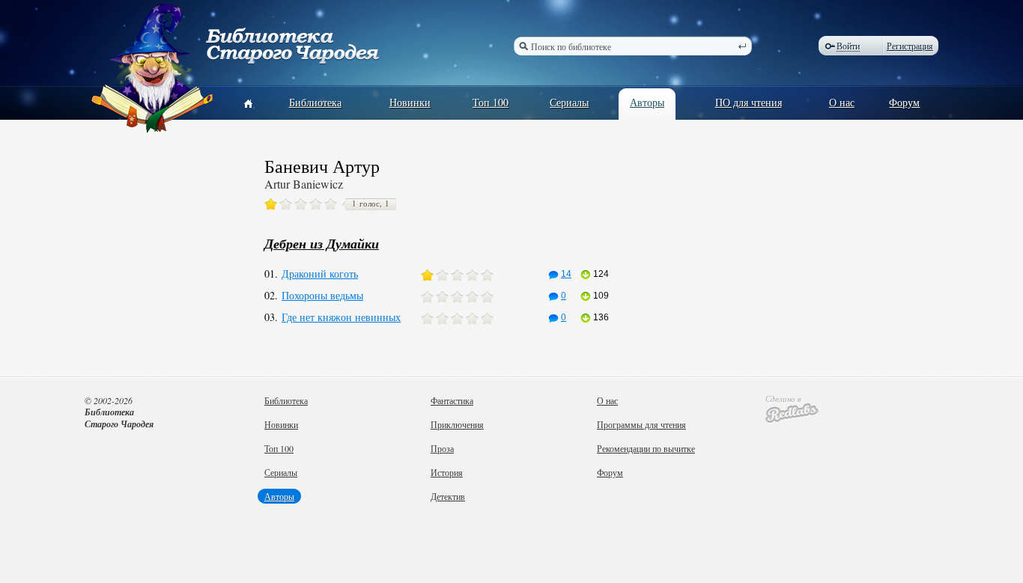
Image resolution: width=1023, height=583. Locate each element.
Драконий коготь (320, 273)
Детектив (448, 496)
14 (566, 274)
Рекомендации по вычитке (646, 448)
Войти (848, 46)
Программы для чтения (641, 424)
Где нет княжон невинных (341, 317)
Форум (904, 102)
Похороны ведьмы (322, 295)
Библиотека (315, 102)
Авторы (647, 102)
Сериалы (569, 102)
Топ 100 (491, 102)
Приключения (457, 424)
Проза (442, 448)
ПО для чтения (748, 102)
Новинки (410, 102)
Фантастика (452, 400)
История (447, 472)
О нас (841, 102)
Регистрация (910, 45)
